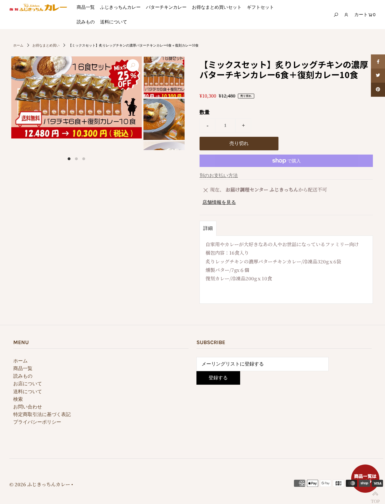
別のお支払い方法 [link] (219, 175)
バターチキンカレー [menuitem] (166, 7)
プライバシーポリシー (37, 422)
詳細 (208, 228)
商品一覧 (22, 368)
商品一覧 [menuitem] (86, 7)
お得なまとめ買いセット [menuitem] (217, 7)
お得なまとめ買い (45, 45)
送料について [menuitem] (113, 22)
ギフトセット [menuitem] (260, 7)
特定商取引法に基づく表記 (42, 414)
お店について (27, 383)
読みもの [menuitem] (86, 22)
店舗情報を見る (219, 202)
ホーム (18, 45)
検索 (18, 399)
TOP (375, 494)
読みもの (22, 376)
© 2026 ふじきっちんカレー (39, 484)
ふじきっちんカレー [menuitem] (120, 7)
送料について (27, 391)
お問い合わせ (27, 407)
